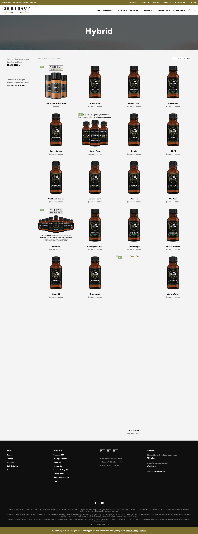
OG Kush (173, 199)
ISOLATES (134, 10)
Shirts (9, 470)
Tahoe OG (56, 294)
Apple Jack (95, 103)
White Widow (173, 294)
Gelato (134, 151)
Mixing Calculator (60, 458)
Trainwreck (95, 294)
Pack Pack (56, 246)
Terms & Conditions (61, 477)
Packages (133, 3)
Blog (55, 481)
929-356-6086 (158, 471)
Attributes (178, 10)
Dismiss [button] (143, 530)
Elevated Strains (104, 10)
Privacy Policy (59, 473)
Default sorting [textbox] (183, 59)
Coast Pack (95, 151)
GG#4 (173, 151)
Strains (121, 10)
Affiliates (156, 3)
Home (39, 58)
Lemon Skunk (95, 199)
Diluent (147, 10)
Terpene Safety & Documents (65, 470)
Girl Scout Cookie (56, 199)
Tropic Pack (134, 430)
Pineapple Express (95, 246)
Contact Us (58, 466)
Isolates (10, 458)
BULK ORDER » (13, 65)
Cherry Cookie (56, 151)
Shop (45, 58)
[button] (189, 10)
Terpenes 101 (162, 10)
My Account (180, 3)
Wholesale (144, 3)
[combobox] (181, 58)
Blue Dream (173, 103)
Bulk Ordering (12, 466)
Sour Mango (134, 246)
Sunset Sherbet (173, 246)
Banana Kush (134, 103)
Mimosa (134, 199)
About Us (167, 3)
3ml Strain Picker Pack (56, 103)
